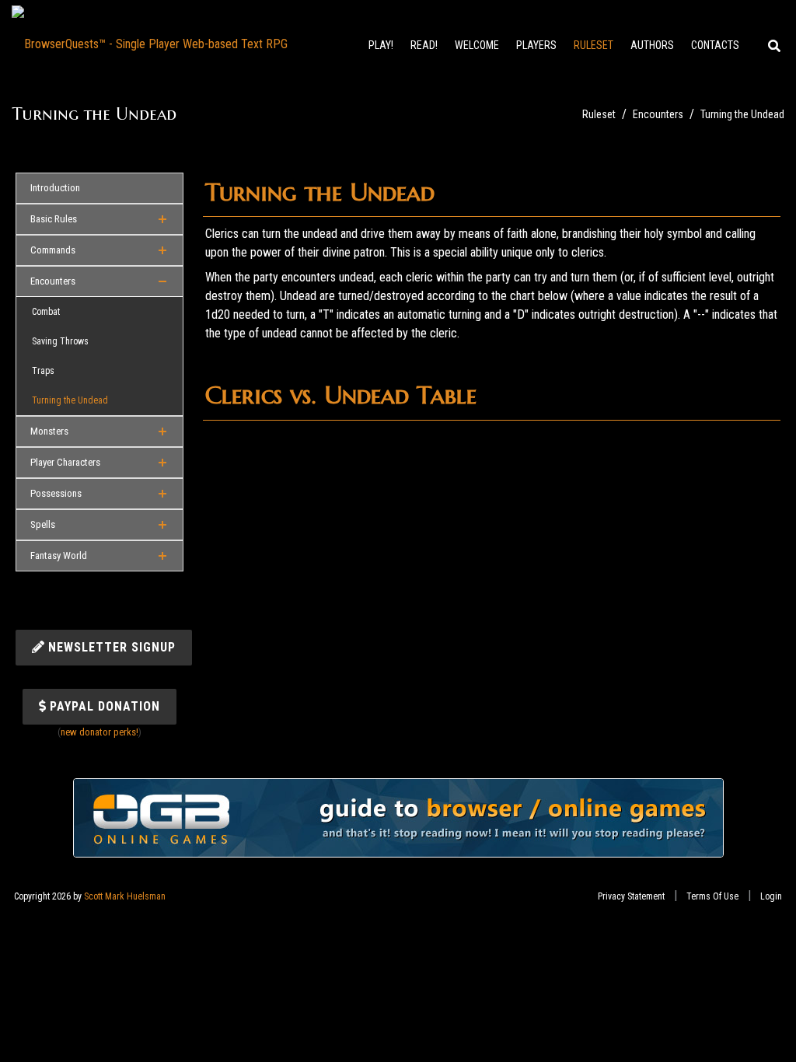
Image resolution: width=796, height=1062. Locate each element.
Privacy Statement (631, 896)
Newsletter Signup (110, 647)
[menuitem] (477, 53)
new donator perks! (99, 732)
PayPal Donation (103, 706)
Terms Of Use (712, 896)
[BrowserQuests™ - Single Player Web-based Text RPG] (150, 43)
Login (771, 896)
